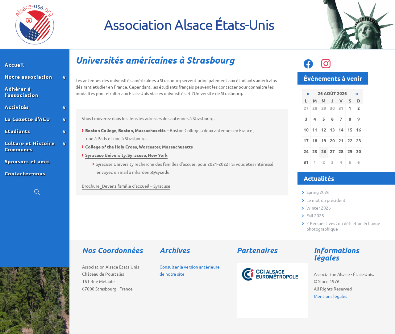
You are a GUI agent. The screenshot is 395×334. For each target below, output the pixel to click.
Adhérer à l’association (21, 92)
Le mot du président (326, 200)
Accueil (14, 65)
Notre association (28, 77)
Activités (17, 107)
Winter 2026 (318, 208)
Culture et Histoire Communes (30, 146)
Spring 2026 (318, 192)
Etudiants (17, 131)
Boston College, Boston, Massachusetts (125, 130)
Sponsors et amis (27, 161)
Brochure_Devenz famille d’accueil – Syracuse (126, 186)
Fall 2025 (315, 215)
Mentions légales (330, 296)
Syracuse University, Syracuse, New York (126, 155)
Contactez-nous (25, 173)
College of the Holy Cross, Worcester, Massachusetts (139, 146)
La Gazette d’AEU (27, 119)
